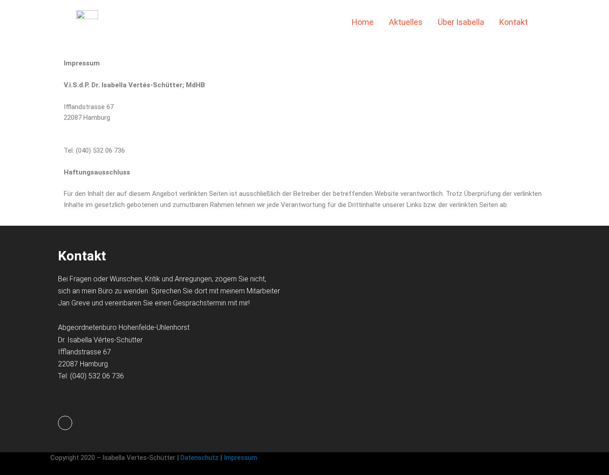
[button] (550, 22)
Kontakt (513, 22)
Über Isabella (461, 22)
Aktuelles (406, 22)
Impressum (241, 458)
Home (363, 22)
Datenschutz (199, 458)
